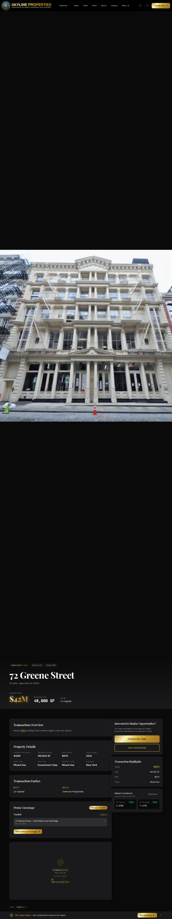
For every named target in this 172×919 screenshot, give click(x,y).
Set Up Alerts (146, 915)
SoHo (23, 730)
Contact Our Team (137, 739)
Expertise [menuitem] (63, 5)
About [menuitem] (104, 5)
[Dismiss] (160, 915)
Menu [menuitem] (124, 5)
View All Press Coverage (26, 831)
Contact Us (159, 5)
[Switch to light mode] (147, 5)
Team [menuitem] (85, 5)
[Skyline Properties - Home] (26, 5)
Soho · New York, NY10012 (25, 683)
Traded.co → (21, 907)
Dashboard (152, 794)
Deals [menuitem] (76, 5)
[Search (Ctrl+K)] (140, 5)
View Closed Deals (137, 747)
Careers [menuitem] (114, 5)
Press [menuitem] (94, 5)
